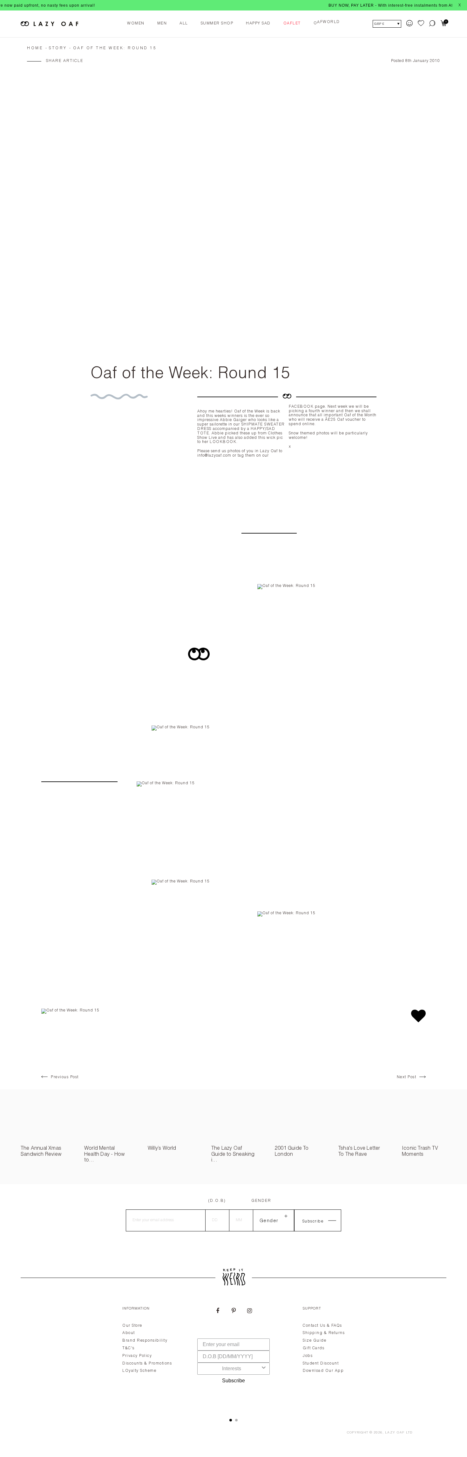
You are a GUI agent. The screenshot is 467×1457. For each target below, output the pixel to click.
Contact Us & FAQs (322, 1326)
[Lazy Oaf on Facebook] (217, 1311)
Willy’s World (162, 1148)
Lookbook (223, 442)
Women (136, 23)
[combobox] (232, 1368)
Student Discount (321, 1363)
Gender (261, 1201)
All (183, 23)
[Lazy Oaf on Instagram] (249, 1311)
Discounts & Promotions (147, 1363)
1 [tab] (230, 1420)
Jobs (308, 1356)
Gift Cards (313, 1348)
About (128, 1333)
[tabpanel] (233, 1355)
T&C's (128, 1348)
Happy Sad (258, 23)
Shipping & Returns (324, 1333)
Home (35, 48)
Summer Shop (217, 23)
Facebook (301, 407)
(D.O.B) (217, 1201)
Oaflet (292, 23)
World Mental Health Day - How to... (104, 1154)
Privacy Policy (137, 1356)
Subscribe (233, 1380)
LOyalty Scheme (139, 1371)
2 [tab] (236, 1420)
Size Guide (314, 1341)
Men (162, 23)
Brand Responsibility (144, 1341)
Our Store (132, 1326)
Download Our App (323, 1371)
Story (58, 48)
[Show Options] (264, 1368)
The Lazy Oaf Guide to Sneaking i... (232, 1154)
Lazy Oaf (395, 1432)
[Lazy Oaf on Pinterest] (233, 1311)
